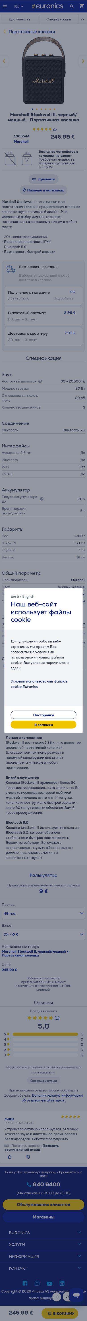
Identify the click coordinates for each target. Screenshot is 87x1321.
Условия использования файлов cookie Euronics (39, 684)
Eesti (15, 596)
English (28, 596)
